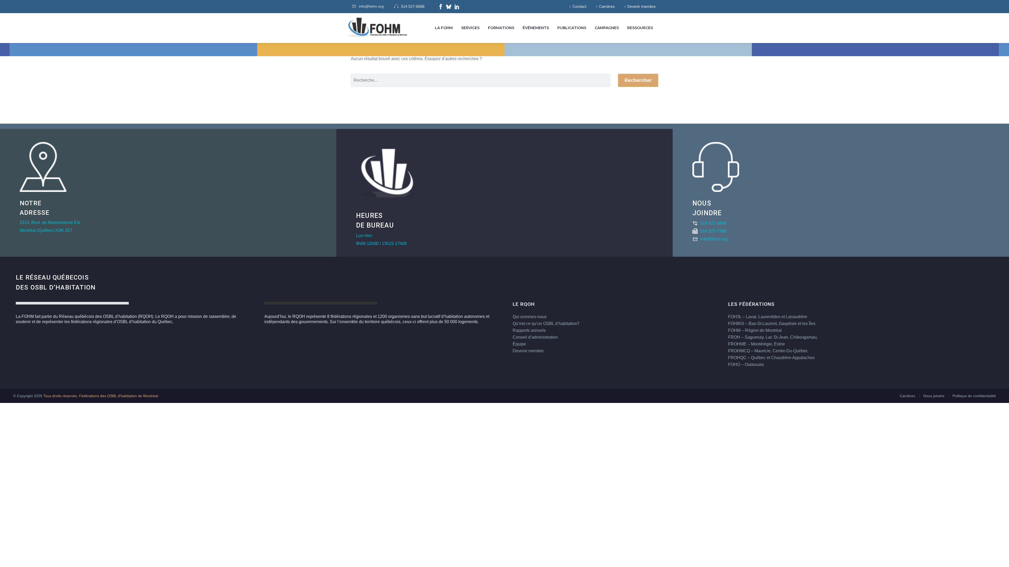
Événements (536, 27)
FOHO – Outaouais (746, 364)
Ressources (640, 27)
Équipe (519, 344)
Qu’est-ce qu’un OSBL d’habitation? (546, 323)
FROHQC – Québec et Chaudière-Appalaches (771, 357)
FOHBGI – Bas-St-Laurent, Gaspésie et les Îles (771, 323)
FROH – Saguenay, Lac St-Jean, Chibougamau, (773, 337)
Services (470, 27)
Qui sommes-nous (530, 316)
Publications (571, 27)
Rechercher (638, 80)
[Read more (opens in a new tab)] (412, 7)
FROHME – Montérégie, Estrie (756, 344)
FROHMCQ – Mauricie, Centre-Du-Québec (768, 351)
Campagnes (607, 27)
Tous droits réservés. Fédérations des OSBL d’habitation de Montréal (100, 396)
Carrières (607, 6)
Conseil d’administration (535, 337)
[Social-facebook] (440, 6)
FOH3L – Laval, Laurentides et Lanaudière (767, 316)
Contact (579, 6)
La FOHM (444, 27)
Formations (501, 27)
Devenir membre (641, 6)
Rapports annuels (529, 330)
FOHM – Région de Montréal (755, 330)
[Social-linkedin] (457, 6)
